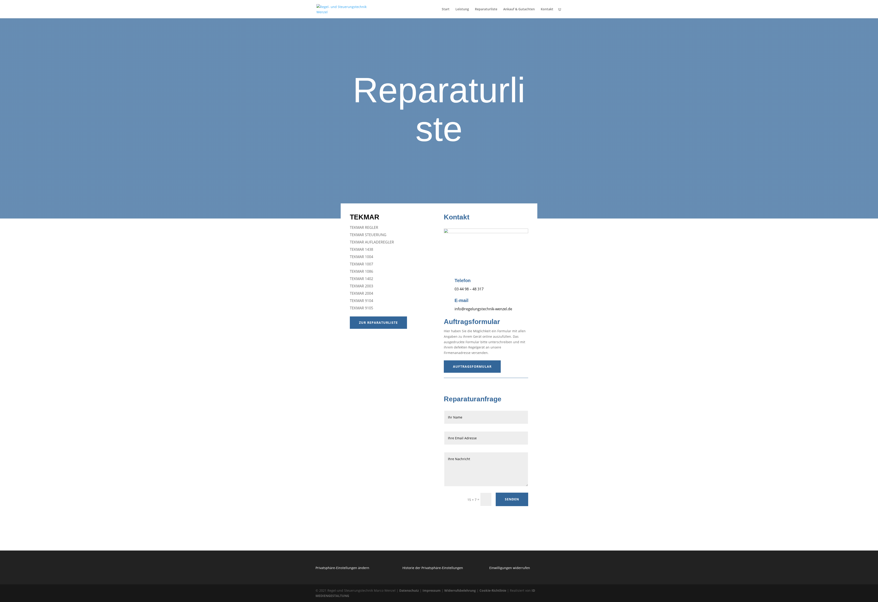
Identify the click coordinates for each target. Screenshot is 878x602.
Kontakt (547, 9)
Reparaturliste (486, 9)
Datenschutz (409, 590)
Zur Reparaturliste (378, 322)
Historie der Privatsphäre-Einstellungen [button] (432, 568)
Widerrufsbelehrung (460, 590)
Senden (512, 499)
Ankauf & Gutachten (519, 9)
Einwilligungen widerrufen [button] (509, 568)
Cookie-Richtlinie (492, 590)
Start (446, 9)
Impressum (432, 590)
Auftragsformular (472, 366)
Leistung (462, 9)
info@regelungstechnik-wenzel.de (483, 308)
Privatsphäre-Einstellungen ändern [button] (342, 568)
